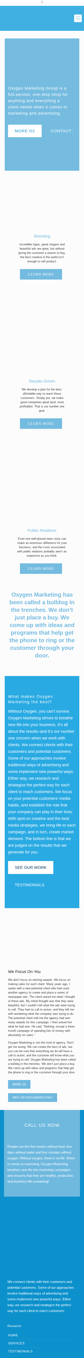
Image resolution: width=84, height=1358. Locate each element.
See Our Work (31, 867)
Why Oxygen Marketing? (33, 1097)
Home (13, 1335)
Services (16, 1343)
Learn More (41, 274)
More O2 (25, 131)
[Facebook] (42, 2)
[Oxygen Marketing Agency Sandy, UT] (42, 18)
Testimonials (29, 885)
